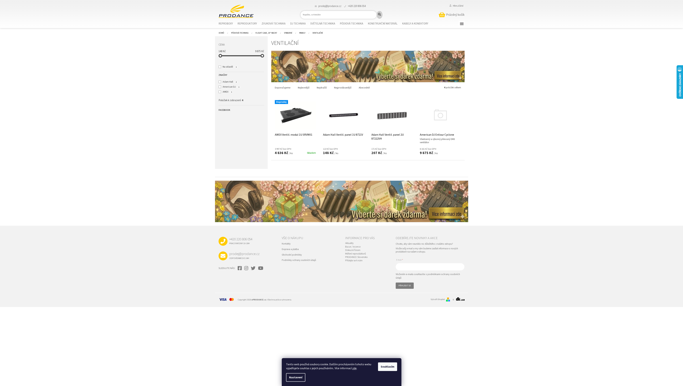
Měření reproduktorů (355, 254)
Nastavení (295, 377)
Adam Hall (229, 82)
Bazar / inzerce (353, 247)
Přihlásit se (405, 285)
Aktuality (349, 243)
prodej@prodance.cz (244, 255)
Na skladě (229, 67)
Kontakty (286, 243)
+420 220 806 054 (240, 241)
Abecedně (364, 88)
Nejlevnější (303, 88)
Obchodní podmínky (292, 254)
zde (354, 368)
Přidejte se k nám (353, 260)
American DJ (231, 87)
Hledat (379, 15)
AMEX (227, 92)
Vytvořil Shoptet (438, 299)
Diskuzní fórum (352, 250)
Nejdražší (322, 88)
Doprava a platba (290, 249)
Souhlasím (387, 367)
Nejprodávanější (342, 88)
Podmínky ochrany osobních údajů (299, 260)
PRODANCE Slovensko (356, 257)
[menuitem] (228, 23)
